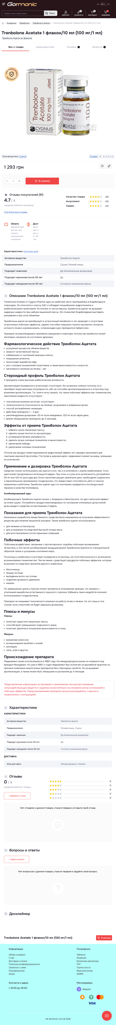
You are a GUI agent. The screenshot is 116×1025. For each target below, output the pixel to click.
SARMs (80, 974)
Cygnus (22, 156)
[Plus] (19, 181)
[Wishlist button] (102, 166)
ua (98, 4)
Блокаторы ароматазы (88, 961)
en (108, 4)
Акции (12, 974)
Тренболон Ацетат (41, 23)
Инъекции (11, 23)
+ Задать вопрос (16, 859)
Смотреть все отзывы (15, 212)
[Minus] (7, 181)
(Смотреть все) (30, 251)
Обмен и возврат (17, 954)
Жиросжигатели (85, 970)
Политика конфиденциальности (24, 964)
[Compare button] (109, 166)
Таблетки (81, 954)
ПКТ (79, 964)
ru (104, 4)
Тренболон (24, 23)
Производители (17, 970)
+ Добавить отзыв (17, 795)
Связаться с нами (17, 967)
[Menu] (3, 4)
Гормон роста (83, 967)
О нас (11, 957)
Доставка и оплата (18, 961)
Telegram (86, 989)
